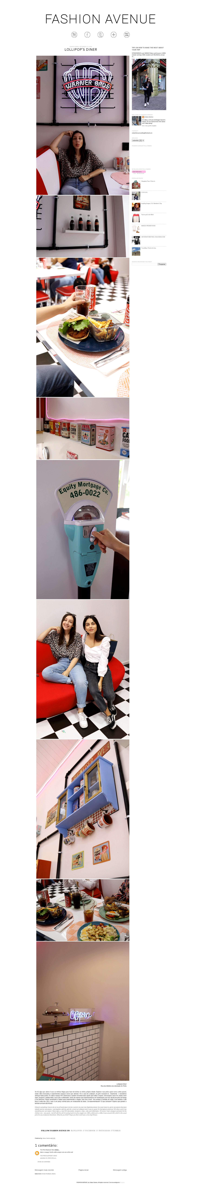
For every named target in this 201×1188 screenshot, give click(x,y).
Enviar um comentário (44, 1161)
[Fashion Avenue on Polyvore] (126, 37)
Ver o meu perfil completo (149, 125)
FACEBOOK (90, 1131)
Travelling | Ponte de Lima (148, 248)
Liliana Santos (46, 1138)
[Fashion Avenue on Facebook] (87, 37)
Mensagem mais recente (44, 1170)
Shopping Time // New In (148, 181)
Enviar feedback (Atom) (48, 1173)
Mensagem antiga (120, 1170)
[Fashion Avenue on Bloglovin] (113, 37)
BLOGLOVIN (76, 1131)
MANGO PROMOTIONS (148, 225)
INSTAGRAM (104, 1131)
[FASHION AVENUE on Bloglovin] (139, 173)
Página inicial (83, 1170)
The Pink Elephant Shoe (47, 1150)
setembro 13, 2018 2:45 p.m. (48, 1158)
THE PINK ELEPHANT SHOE (48, 1155)
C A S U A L (144, 192)
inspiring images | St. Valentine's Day (151, 203)
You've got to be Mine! (147, 214)
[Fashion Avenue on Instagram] (74, 37)
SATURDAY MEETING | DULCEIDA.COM (153, 237)
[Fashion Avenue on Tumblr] (100, 37)
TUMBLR (117, 1131)
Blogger (122, 1182)
